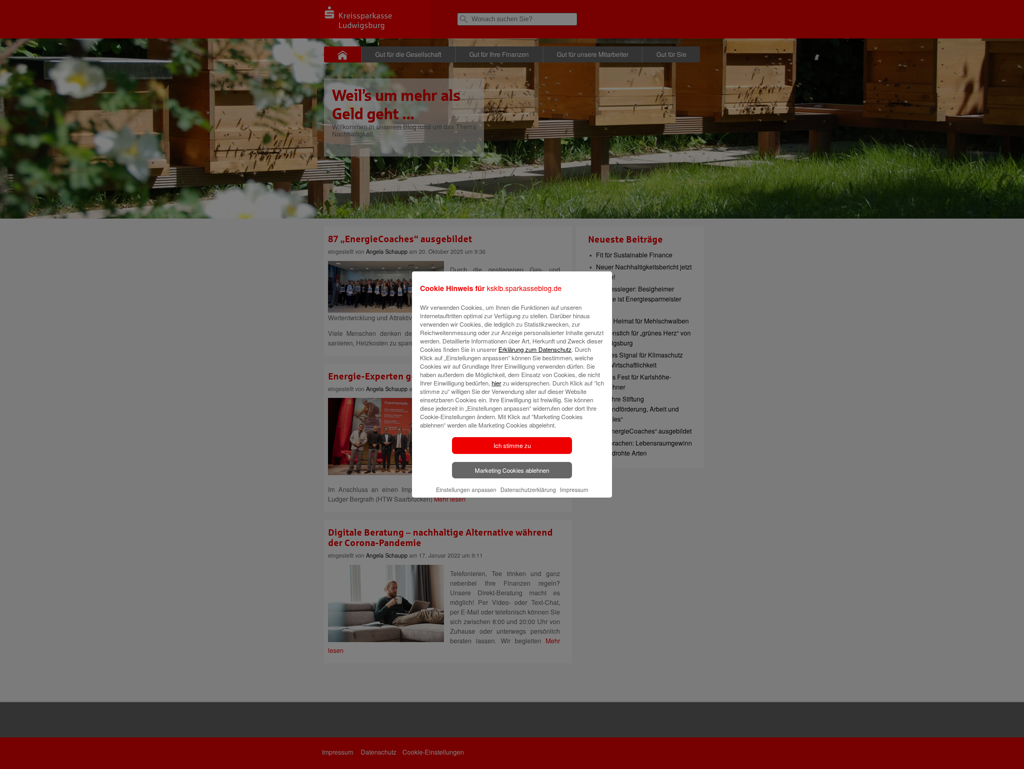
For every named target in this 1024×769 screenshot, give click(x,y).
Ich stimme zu (512, 445)
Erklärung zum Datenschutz (535, 349)
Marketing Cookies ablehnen (512, 470)
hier (496, 383)
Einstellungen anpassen (466, 490)
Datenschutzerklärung (528, 490)
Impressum (574, 490)
